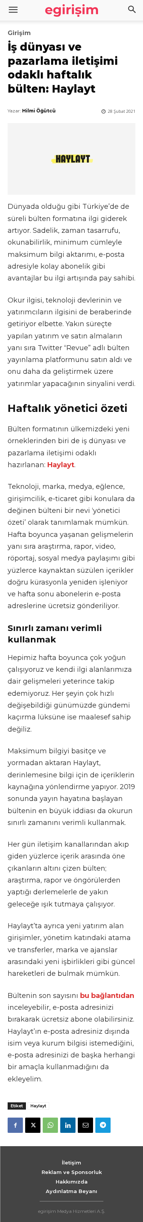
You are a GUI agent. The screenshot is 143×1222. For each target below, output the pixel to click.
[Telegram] (103, 1125)
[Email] (85, 1125)
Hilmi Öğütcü (39, 111)
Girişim (19, 33)
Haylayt (38, 1105)
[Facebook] (15, 1125)
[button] (132, 10)
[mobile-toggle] (13, 10)
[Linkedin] (68, 1125)
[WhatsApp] (50, 1125)
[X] (32, 1125)
